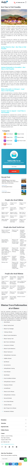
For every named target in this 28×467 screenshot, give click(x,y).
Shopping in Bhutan (8, 385)
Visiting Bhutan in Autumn (9, 381)
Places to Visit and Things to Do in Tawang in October (6, 231)
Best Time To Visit (21, 140)
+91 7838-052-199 (19, 2)
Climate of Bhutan (8, 404)
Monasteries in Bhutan (9, 411)
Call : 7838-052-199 (5, 441)
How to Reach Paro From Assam (13, 287)
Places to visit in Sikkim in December (22, 220)
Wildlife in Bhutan (7, 358)
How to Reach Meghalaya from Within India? (5, 241)
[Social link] (2, 447)
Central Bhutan (7, 388)
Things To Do (9, 137)
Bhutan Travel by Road (9, 325)
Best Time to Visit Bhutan (9, 342)
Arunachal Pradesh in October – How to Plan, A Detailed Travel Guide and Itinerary (23, 234)
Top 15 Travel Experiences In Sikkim (13, 209)
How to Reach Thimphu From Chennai (13, 277)
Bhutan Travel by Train (9, 338)
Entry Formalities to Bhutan (10, 378)
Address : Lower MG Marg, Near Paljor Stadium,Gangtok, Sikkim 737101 (7, 437)
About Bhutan (7, 322)
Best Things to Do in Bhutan (10, 408)
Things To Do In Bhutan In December (5, 282)
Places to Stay (20, 137)
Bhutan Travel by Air (8, 351)
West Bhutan (7, 375)
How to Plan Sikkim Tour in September (5, 204)
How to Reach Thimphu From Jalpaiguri (20, 277)
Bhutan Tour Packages (9, 328)
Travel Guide (9, 140)
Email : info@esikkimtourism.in (7, 444)
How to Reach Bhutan (8, 401)
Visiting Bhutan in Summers (10, 355)
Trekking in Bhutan (8, 332)
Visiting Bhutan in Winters (9, 394)
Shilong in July (5, 262)
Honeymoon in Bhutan (9, 345)
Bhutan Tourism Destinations (10, 335)
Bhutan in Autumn (21, 296)
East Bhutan (6, 361)
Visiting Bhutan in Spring (9, 368)
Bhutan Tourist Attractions (9, 348)
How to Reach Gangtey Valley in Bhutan (13, 298)
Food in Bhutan (7, 371)
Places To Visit (20, 133)
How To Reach (9, 133)
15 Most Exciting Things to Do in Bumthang (5, 287)
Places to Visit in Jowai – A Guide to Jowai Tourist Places (23, 265)
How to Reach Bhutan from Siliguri (5, 298)
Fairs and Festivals (8, 398)
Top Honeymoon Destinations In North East (14, 220)
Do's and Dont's (7, 365)
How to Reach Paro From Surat (5, 277)
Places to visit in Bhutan (9, 391)
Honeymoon (9, 144)
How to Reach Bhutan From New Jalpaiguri (13, 282)
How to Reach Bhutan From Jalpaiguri (5, 293)
